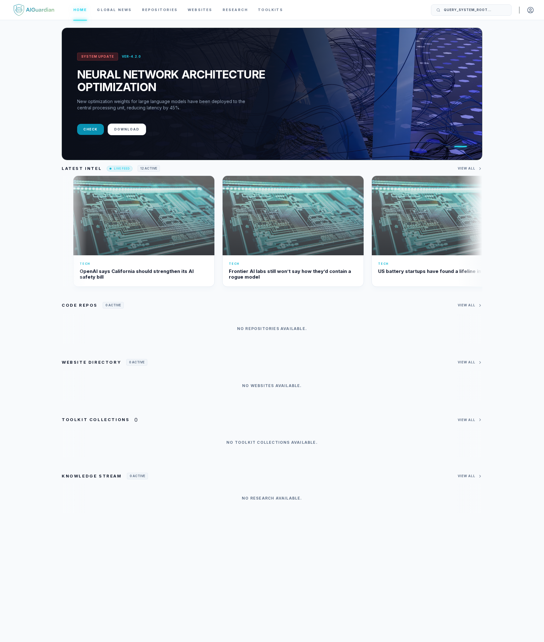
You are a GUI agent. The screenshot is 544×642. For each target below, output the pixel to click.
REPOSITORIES (160, 10)
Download (126, 129)
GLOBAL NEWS (114, 10)
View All (466, 168)
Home (80, 10)
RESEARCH (235, 10)
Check (90, 129)
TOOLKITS (270, 10)
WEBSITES (200, 10)
